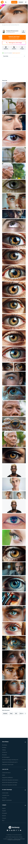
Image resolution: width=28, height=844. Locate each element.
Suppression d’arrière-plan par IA (9, 792)
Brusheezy (4, 774)
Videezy (4, 779)
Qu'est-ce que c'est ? (16, 53)
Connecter (21, 2)
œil (16, 742)
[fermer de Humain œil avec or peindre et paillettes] (13, 659)
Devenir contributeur (7, 832)
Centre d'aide (5, 825)
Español (4, 843)
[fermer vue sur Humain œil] (13, 401)
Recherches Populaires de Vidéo (9, 817)
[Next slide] (22, 742)
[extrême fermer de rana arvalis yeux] (13, 432)
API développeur (6, 786)
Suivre (23, 32)
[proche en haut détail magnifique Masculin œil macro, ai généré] (13, 240)
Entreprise (4, 781)
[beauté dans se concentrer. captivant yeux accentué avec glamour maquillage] (13, 615)
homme (5, 742)
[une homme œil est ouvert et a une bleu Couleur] (13, 630)
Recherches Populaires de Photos (9, 814)
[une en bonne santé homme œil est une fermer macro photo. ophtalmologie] (13, 554)
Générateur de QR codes (7, 795)
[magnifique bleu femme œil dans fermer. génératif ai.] (7, 366)
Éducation (4, 783)
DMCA (3, 805)
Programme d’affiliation (7, 808)
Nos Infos (4, 830)
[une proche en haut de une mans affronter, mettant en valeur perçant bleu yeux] (13, 585)
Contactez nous (5, 827)
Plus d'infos (5, 55)
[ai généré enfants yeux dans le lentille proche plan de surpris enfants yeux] (13, 645)
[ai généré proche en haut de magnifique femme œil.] (9, 731)
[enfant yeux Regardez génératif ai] (13, 673)
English (4, 840)
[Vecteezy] (2, 2)
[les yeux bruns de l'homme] (13, 89)
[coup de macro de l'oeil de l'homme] (13, 122)
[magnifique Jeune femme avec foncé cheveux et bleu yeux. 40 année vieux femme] (6, 718)
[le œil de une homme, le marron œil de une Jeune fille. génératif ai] (13, 463)
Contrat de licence (6, 803)
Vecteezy (4, 776)
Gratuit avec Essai (14, 37)
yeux (11, 742)
